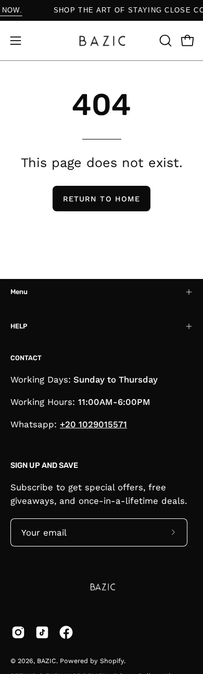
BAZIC (46, 661)
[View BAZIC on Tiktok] (42, 632)
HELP (18, 326)
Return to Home (101, 199)
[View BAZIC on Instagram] (18, 632)
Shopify (112, 661)
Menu (19, 292)
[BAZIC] (101, 41)
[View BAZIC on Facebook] (66, 632)
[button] (164, 40)
